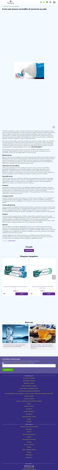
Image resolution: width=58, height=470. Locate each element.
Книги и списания (29, 444)
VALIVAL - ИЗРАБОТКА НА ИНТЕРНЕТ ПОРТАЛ (29, 401)
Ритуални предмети (29, 434)
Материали (29, 455)
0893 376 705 (30, 467)
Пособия (29, 442)
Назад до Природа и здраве (11, 6)
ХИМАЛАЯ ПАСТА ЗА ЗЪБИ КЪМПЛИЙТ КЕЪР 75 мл (43, 287)
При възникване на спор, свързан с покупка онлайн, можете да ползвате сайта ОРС (29, 393)
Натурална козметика (29, 439)
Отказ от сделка (29, 398)
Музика (29, 452)
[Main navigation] (54, 2)
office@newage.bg (31, 469)
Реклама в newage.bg (29, 378)
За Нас (29, 403)
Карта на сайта (29, 406)
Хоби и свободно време (29, 449)
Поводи (29, 447)
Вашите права (29, 396)
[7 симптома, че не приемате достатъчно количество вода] (15, 333)
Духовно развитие (29, 411)
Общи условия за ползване (29, 386)
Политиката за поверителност (18, 362)
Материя (29, 429)
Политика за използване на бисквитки (29, 391)
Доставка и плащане (29, 380)
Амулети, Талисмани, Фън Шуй (29, 426)
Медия (29, 419)
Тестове (29, 421)
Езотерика (29, 414)
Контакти (29, 409)
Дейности (29, 457)
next (54, 277)
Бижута (29, 431)
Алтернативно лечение (29, 416)
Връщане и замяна (29, 383)
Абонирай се (7, 369)
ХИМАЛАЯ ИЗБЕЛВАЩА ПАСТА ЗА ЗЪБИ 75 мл (15, 287)
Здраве (29, 437)
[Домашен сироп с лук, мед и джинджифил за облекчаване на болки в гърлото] (43, 333)
